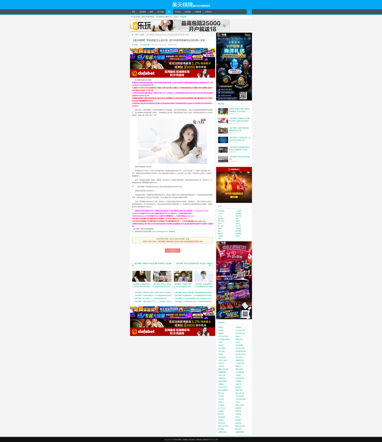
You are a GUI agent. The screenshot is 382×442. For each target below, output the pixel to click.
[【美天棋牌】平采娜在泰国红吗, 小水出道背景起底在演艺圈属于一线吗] (183, 276)
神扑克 (237, 417)
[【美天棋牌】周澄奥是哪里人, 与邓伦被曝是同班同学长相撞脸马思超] (204, 276)
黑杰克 (238, 236)
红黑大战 (238, 228)
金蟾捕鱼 (238, 233)
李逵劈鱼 (220, 218)
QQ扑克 (220, 354)
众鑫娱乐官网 (239, 360)
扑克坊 (237, 402)
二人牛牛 (220, 213)
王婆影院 (238, 414)
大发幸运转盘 (239, 378)
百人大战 (160, 12)
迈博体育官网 (222, 432)
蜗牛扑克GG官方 (223, 426)
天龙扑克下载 (222, 387)
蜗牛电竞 (238, 429)
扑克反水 (221, 402)
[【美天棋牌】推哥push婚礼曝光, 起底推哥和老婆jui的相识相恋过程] (162, 276)
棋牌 (151, 12)
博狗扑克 (238, 366)
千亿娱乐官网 (239, 363)
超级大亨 (220, 233)
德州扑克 (238, 216)
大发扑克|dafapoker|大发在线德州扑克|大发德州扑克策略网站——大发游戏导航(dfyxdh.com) (163, 216)
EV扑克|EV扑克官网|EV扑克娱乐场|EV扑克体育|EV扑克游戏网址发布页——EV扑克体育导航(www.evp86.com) (169, 221)
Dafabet (237, 336)
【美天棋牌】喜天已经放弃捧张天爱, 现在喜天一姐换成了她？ (194, 264)
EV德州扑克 (239, 339)
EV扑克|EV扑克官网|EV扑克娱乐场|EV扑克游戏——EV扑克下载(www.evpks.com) (159, 218)
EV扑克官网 (222, 348)
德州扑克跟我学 (223, 390)
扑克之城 (221, 396)
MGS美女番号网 (240, 351)
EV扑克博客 (239, 345)
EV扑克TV (221, 345)
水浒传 (220, 223)
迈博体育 (198, 12)
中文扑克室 (221, 357)
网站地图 (192, 440)
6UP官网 (238, 327)
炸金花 (238, 223)
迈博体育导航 (239, 432)
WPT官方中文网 (240, 354)
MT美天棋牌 (145, 45)
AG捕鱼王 (221, 333)
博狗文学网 (238, 369)
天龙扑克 (208, 12)
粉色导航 (238, 420)
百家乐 (220, 228)
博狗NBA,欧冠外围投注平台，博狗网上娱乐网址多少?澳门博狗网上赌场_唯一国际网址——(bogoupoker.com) (171, 211)
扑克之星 (221, 399)
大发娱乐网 (221, 378)
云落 (216, 440)
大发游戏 (187, 12)
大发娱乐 (238, 375)
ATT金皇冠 (221, 211)
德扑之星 (221, 393)
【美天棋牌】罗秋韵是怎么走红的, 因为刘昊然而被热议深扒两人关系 (168, 40)
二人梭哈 (238, 211)
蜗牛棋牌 (221, 429)
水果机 (142, 35)
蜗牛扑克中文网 (240, 426)
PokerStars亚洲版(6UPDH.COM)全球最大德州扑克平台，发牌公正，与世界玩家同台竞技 (162, 213)
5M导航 (220, 327)
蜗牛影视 (238, 423)
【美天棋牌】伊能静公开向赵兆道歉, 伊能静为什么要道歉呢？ (151, 264)
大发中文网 (221, 375)
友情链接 (185, 440)
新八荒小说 (221, 408)
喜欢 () (173, 250)
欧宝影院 (238, 411)
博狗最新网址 (222, 372)
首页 (133, 12)
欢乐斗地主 (221, 221)
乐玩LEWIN (239, 357)
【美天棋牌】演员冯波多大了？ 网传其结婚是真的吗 (150, 298)
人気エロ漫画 (222, 360)
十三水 (220, 216)
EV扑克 (177, 12)
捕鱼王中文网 (239, 405)
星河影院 (238, 408)
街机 (169, 12)
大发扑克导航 (222, 381)
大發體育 (238, 381)
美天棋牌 (178, 440)
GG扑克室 (221, 351)
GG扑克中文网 (240, 348)
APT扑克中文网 (223, 336)
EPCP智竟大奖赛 (223, 339)
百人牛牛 (238, 226)
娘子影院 (238, 387)
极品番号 (221, 411)
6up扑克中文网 (240, 330)
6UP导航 (221, 330)
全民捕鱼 (142, 12)
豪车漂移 (238, 231)
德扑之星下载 (239, 393)
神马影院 (221, 420)
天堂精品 (221, 384)
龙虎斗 (220, 238)
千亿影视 (221, 366)
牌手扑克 (221, 414)
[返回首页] (132, 35)
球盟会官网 (221, 417)
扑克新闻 (221, 405)
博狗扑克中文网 (223, 369)
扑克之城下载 (239, 396)
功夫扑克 (221, 363)
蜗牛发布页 (221, 423)
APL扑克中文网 (240, 333)
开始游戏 (183, 17)
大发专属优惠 (239, 372)
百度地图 (205, 440)
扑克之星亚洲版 (240, 399)
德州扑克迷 (238, 390)
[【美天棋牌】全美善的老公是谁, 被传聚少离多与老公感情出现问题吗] (141, 276)
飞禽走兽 (220, 236)
